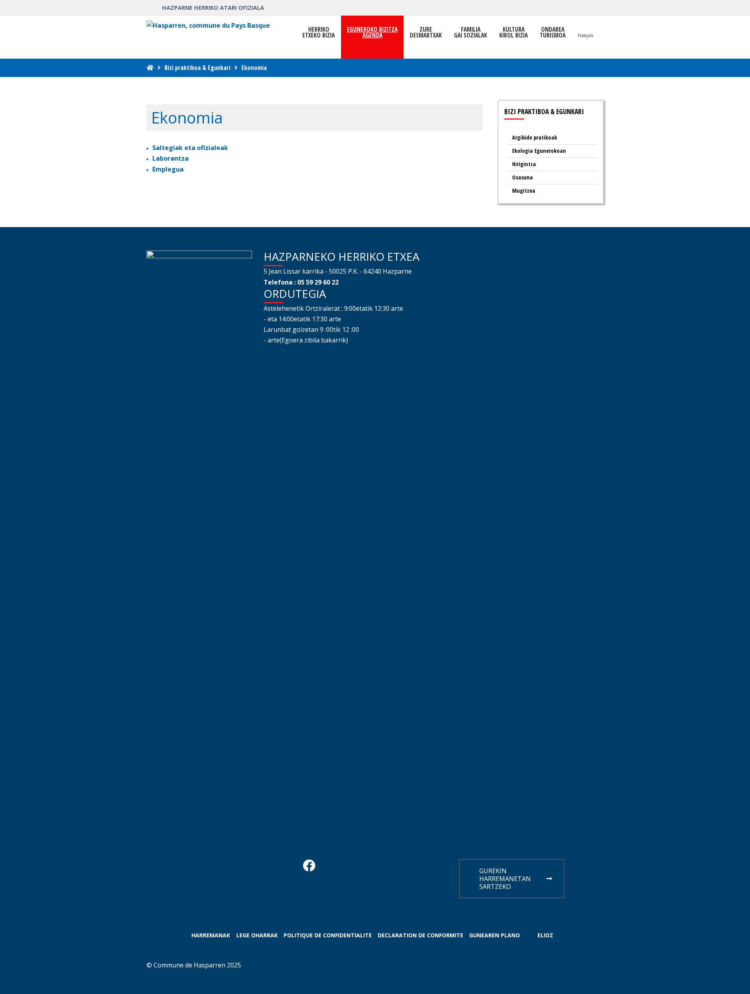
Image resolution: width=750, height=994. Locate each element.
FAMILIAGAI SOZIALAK (470, 32)
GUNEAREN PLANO (494, 935)
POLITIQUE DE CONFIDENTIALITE (328, 935)
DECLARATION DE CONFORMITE (420, 935)
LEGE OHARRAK (257, 935)
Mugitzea (523, 190)
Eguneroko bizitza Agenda (372, 32)
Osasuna (522, 177)
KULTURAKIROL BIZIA (513, 32)
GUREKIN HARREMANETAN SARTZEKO (505, 879)
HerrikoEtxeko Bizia (318, 32)
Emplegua (168, 169)
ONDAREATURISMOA (553, 32)
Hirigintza (524, 164)
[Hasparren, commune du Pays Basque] (208, 25)
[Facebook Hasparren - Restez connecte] (309, 867)
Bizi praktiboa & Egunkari (197, 67)
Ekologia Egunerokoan (539, 150)
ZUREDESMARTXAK (426, 32)
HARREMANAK (210, 935)
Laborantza (170, 158)
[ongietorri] (150, 67)
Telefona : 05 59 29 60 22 (301, 282)
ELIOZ (545, 935)
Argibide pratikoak (534, 137)
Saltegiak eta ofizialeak (190, 147)
